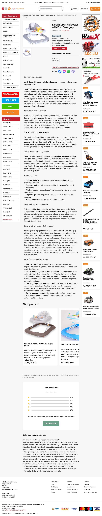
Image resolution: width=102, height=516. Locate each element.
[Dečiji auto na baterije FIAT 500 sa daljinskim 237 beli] (88, 299)
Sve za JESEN (7, 75)
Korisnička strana (14, 2)
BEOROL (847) (7, 177)
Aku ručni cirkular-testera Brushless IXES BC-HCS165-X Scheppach (90, 103)
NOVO (10, 106)
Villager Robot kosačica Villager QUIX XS (90, 250)
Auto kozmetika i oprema (10, 19)
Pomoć (22, 2)
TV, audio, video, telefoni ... (11, 87)
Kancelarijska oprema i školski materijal (9, 36)
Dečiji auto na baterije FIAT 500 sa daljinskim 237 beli (91, 307)
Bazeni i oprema (7, 27)
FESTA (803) (6, 185)
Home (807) (6, 181)
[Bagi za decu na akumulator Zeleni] (88, 271)
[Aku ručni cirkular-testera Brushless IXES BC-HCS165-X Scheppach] (88, 95)
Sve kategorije (27, 15)
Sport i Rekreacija (8, 64)
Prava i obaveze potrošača (51, 471)
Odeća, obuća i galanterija (10, 52)
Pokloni (5, 56)
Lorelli (54, 20)
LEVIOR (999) (7, 157)
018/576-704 (47, 2)
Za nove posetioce (73, 484)
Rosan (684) (6, 204)
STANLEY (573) (7, 216)
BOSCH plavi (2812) (8, 134)
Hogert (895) (7, 173)
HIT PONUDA (10, 100)
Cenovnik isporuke (90, 487)
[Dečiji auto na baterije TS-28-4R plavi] (88, 184)
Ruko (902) (6, 169)
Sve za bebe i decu (8, 72)
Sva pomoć (70, 487)
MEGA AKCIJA (10, 94)
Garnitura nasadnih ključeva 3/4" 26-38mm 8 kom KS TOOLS (91, 133)
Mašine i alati (6, 44)
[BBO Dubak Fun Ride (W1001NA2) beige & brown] (40, 325)
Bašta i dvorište (7, 23)
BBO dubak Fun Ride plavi (69, 344)
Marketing (4, 2)
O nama (86, 484)
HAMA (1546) (7, 146)
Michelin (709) (7, 196)
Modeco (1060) (7, 153)
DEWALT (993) (7, 161)
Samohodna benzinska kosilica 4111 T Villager (90, 163)
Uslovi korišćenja (72, 489)
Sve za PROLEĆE (8, 83)
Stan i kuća (6, 68)
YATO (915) (6, 165)
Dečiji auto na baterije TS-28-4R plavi (90, 191)
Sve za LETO (6, 79)
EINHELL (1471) (7, 150)
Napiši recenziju (51, 423)
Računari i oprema (8, 60)
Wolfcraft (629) (7, 208)
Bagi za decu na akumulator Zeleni (88, 278)
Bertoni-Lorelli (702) (8, 200)
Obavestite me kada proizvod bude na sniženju (65, 67)
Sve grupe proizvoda (90, 492)
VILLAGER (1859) (8, 138)
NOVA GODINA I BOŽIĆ (9, 48)
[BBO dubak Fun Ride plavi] (76, 325)
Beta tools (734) (7, 188)
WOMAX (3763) (7, 126)
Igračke (5, 31)
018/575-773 (39, 2)
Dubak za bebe (50, 15)
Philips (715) (6, 192)
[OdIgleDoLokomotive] (13, 8)
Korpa (53, 492)
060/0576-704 (64, 2)
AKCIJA (10, 112)
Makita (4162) (7, 122)
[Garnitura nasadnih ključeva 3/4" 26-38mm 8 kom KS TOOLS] (88, 125)
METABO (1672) (7, 142)
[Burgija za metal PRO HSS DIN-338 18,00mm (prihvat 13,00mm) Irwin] (88, 212)
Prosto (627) (6, 212)
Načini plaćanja (72, 492)
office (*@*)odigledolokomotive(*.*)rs (15, 510)
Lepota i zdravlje (7, 40)
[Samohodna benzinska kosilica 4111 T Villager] (88, 155)
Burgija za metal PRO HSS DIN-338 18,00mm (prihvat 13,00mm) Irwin (91, 221)
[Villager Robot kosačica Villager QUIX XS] (88, 242)
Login (52, 484)
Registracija (54, 487)
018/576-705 (55, 2)
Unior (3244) (7, 130)
